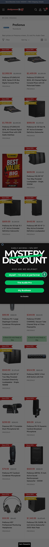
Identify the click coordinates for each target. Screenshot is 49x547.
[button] (44, 274)
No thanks (24, 296)
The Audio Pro (24, 282)
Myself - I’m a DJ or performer (24, 275)
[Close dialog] (2, 244)
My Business (24, 290)
